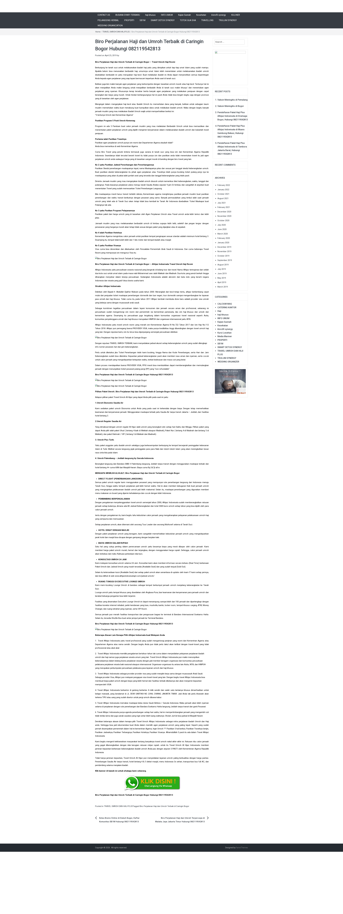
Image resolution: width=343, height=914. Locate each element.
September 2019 (224, 260)
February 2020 (223, 238)
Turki (105, 449)
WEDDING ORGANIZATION (110, 25)
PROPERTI (129, 20)
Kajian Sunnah (184, 15)
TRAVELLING (207, 20)
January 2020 (223, 242)
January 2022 (223, 189)
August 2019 (223, 264)
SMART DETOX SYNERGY (163, 20)
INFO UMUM (167, 15)
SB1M (142, 20)
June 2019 (222, 273)
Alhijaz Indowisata (103, 325)
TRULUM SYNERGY (228, 20)
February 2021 (223, 207)
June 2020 (222, 229)
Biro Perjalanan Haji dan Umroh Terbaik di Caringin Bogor (164, 806)
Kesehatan (201, 15)
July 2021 (221, 203)
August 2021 (223, 198)
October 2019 (223, 256)
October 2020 (223, 220)
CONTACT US (104, 15)
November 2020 (224, 216)
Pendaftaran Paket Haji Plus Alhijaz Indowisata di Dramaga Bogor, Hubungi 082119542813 (232, 116)
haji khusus (150, 15)
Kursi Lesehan (224, 332)
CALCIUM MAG (224, 304)
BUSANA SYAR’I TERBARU (127, 15)
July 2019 (221, 269)
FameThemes (242, 848)
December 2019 (224, 247)
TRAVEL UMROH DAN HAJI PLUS (116, 32)
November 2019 (224, 251)
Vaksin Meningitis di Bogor (230, 106)
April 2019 (221, 282)
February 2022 (223, 185)
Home (97, 32)
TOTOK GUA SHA (188, 20)
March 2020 (222, 234)
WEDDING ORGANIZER (228, 361)
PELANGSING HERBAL (108, 20)
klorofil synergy (218, 15)
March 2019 (222, 287)
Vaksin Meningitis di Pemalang (232, 100)
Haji (219, 311)
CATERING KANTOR (226, 307)
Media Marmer (224, 336)
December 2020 (224, 211)
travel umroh (122, 325)
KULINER (235, 15)
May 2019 (221, 278)
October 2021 (223, 194)
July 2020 (221, 225)
